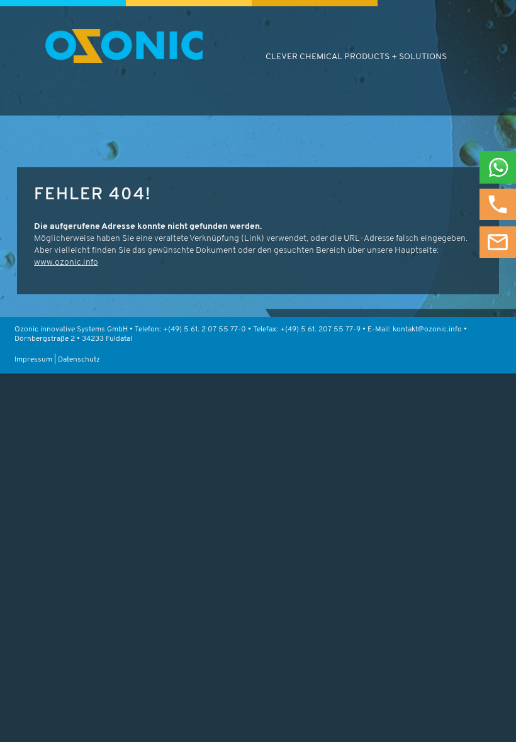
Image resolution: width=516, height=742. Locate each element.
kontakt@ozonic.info (427, 329)
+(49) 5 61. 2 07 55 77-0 (204, 329)
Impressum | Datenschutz (57, 359)
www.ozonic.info (66, 262)
